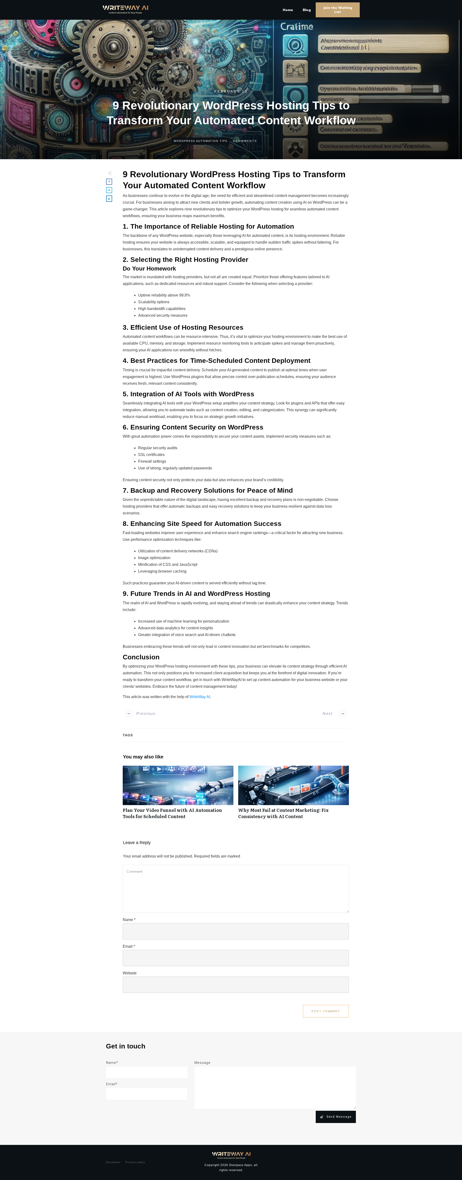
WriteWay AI (199, 697)
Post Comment (326, 1011)
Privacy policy (135, 1162)
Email (129, 946)
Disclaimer (113, 1162)
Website (130, 973)
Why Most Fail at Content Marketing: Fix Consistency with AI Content (293, 795)
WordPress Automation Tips (200, 140)
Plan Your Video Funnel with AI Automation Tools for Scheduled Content (178, 795)
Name (129, 920)
